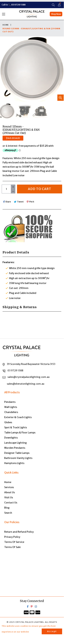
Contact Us (10, 502)
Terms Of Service (14, 542)
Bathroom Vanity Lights (18, 458)
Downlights (11, 437)
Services (9, 487)
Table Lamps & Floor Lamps (19, 432)
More (34, 632)
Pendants (9, 401)
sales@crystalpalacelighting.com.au (28, 377)
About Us (9, 492)
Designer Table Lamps (16, 452)
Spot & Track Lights (15, 427)
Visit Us (8, 497)
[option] (23, 111)
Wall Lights (10, 407)
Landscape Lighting (15, 442)
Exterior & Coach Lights (18, 417)
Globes (8, 422)
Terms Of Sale (12, 547)
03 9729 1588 (15, 370)
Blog (7, 507)
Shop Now (56, 14)
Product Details (16, 252)
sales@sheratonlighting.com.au (25, 383)
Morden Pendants (14, 447)
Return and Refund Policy (19, 531)
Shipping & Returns (20, 307)
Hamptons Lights (14, 463)
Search (8, 512)
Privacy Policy (12, 536)
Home (6, 25)
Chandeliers (11, 412)
